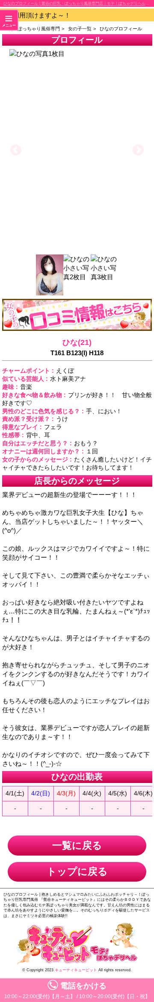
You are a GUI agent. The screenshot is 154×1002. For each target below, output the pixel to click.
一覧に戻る (77, 845)
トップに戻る (77, 871)
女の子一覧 (80, 28)
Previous (15, 150)
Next (138, 150)
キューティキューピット (76, 970)
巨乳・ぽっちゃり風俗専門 (31, 28)
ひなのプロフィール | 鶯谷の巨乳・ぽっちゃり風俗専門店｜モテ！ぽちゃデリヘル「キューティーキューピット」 (78, 3)
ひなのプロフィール (121, 28)
